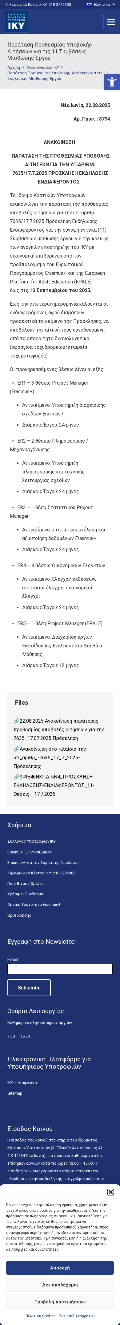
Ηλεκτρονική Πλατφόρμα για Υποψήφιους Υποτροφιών (49, 1062)
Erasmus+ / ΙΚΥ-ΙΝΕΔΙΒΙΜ (29, 852)
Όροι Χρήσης (19, 915)
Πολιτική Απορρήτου (77, 1316)
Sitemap (14, 1093)
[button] (112, 82)
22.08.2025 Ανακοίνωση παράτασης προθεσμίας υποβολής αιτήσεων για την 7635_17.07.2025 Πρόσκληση (59, 729)
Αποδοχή (60, 1268)
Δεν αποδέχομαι (60, 1285)
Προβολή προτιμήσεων (60, 1302)
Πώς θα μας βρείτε (25, 883)
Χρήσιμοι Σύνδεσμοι (26, 894)
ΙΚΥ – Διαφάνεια (22, 1082)
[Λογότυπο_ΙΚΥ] (16, 21)
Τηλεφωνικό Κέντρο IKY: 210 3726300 (41, 873)
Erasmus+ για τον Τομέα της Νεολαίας (43, 862)
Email (12, 959)
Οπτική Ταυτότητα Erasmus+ (34, 904)
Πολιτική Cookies (41, 1316)
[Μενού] (111, 21)
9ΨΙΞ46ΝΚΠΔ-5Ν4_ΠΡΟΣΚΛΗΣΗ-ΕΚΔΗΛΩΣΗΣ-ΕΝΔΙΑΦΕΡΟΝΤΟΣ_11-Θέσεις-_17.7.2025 (54, 785)
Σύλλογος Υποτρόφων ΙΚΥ (31, 841)
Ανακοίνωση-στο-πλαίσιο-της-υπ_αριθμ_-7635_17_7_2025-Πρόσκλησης (51, 757)
